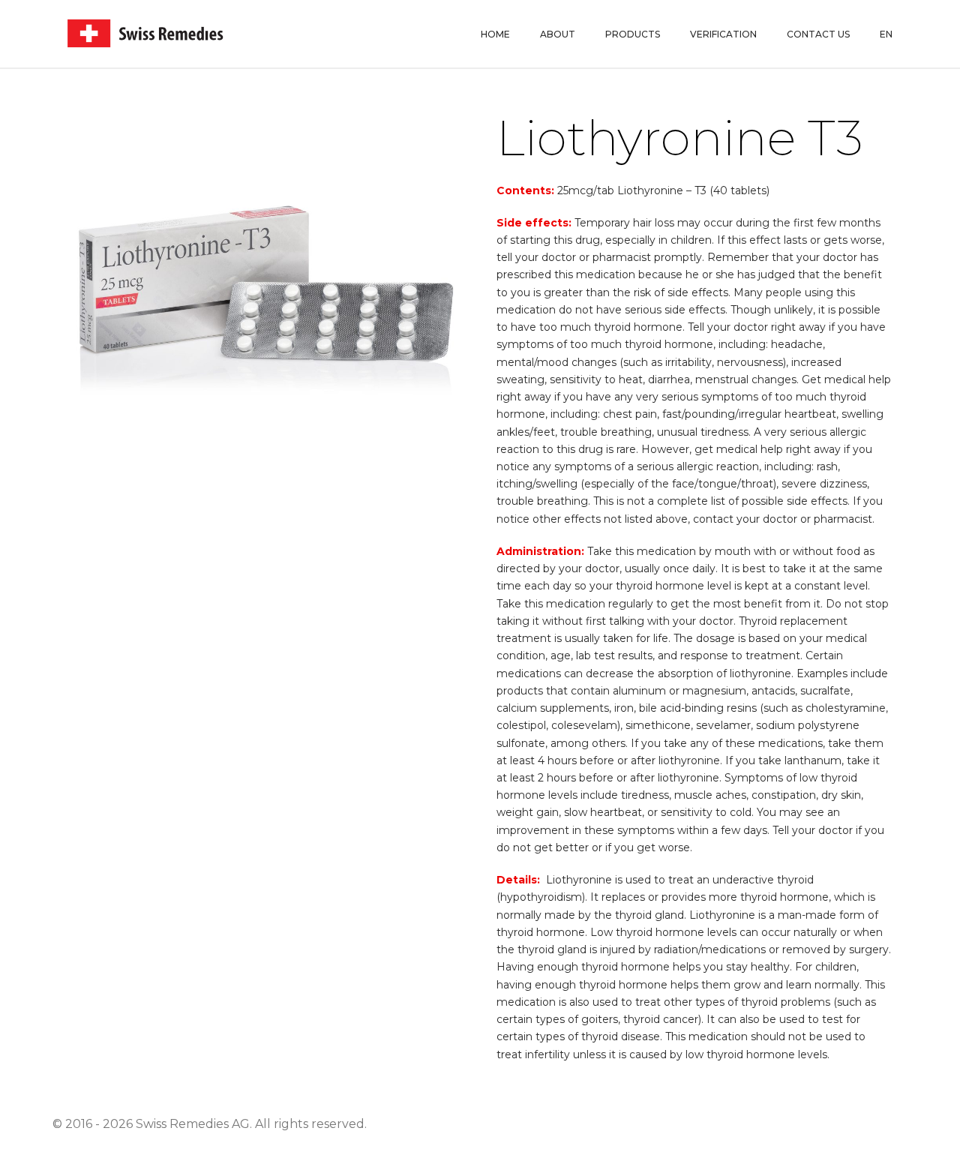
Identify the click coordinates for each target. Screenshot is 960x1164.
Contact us (818, 34)
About (557, 34)
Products (632, 34)
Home (495, 34)
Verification (723, 34)
